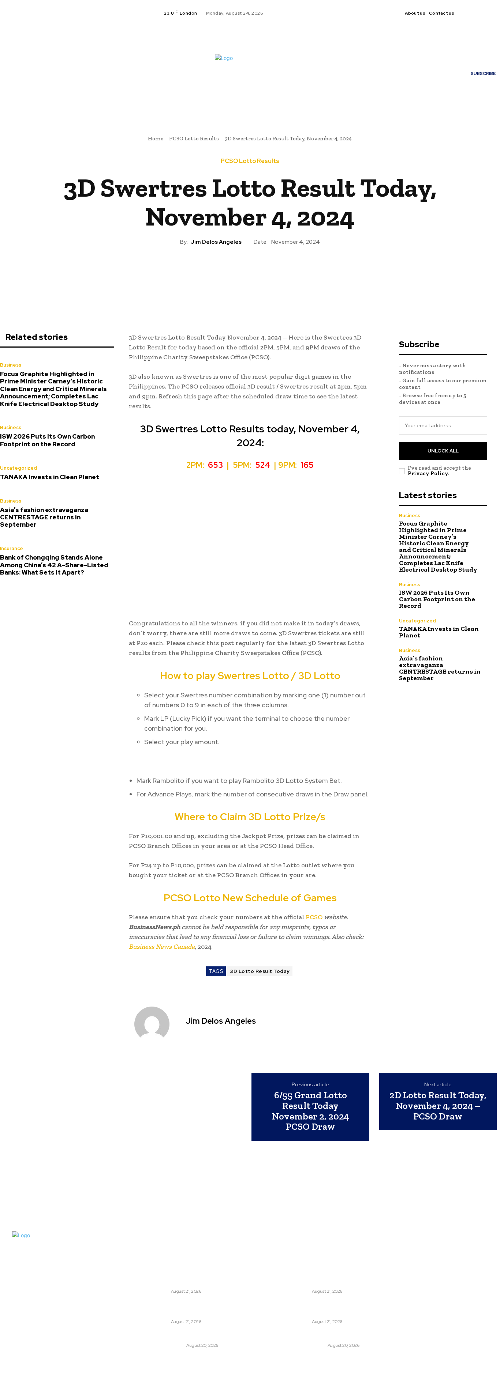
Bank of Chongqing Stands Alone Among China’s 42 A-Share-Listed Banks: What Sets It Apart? (54, 564)
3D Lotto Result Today (260, 971)
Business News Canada (162, 947)
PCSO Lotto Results (194, 138)
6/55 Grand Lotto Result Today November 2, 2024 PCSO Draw (310, 1111)
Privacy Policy (428, 473)
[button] (328, 101)
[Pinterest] (249, 271)
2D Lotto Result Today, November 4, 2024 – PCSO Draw (437, 1105)
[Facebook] (466, 13)
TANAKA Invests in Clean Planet (49, 477)
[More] (283, 271)
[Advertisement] (250, 548)
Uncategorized (18, 468)
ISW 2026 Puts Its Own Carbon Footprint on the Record (47, 440)
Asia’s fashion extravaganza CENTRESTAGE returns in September (44, 517)
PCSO (313, 917)
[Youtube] (492, 13)
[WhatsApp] (266, 271)
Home (155, 138)
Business (10, 365)
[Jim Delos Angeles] (156, 1024)
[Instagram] (474, 13)
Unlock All (443, 451)
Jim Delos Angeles (216, 242)
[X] (483, 13)
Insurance (11, 548)
